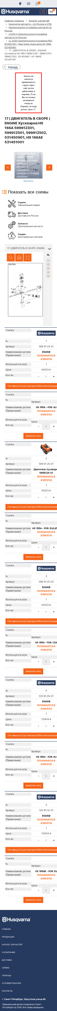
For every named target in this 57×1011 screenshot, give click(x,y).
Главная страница (14, 20)
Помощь (6, 975)
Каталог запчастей (39, 20)
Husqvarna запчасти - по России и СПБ (30, 24)
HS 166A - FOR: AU (46, 407)
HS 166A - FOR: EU (46, 757)
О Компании (8, 952)
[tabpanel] (28, 167)
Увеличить (28, 180)
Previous (8, 168)
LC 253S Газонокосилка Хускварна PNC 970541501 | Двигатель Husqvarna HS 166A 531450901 (28, 44)
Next (49, 168)
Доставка (20, 3)
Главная (6, 929)
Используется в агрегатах (46, 357)
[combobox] (28, 248)
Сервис (6, 967)
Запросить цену (33, 435)
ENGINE (46, 352)
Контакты (28, 3)
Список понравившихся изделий (36, 3)
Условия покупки (11, 983)
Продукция (8, 937)
